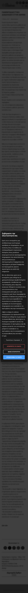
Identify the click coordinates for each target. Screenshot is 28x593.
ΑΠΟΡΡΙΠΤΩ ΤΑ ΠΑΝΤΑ (14, 346)
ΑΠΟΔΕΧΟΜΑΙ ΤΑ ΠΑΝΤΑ (14, 357)
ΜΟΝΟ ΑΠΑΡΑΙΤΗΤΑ (14, 351)
